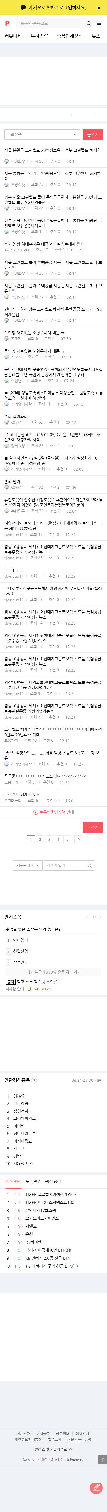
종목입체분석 (70, 36)
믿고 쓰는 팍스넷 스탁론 (31, 982)
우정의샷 (18, 161)
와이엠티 (17, 940)
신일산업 (17, 951)
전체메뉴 (102, 23)
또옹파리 (11, 740)
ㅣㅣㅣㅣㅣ (13, 570)
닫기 (98, 7)
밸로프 (19, 1148)
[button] (43, 134)
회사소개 (23, 1434)
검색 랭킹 (13, 1181)
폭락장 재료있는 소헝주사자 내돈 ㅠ (34, 333)
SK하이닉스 (23, 1163)
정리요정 (18, 446)
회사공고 (43, 1434)
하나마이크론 (24, 1133)
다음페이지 (78, 839)
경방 (17, 1156)
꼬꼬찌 (16, 338)
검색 (89, 23)
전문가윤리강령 (79, 1439)
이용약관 (82, 1434)
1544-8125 (41, 989)
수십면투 (18, 381)
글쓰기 (92, 134)
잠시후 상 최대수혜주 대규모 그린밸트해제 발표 (44, 244)
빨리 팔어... (14, 481)
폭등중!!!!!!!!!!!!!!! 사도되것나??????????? (45, 776)
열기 (102, 1459)
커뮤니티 (13, 36)
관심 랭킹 (53, 1181)
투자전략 (39, 36)
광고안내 (63, 1434)
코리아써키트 (24, 1118)
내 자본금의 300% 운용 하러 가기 (54, 972)
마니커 (19, 1126)
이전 (87, 917)
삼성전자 (17, 962)
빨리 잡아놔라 (16, 416)
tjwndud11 (14, 534)
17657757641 (16, 250)
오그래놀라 (12, 800)
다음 (100, 917)
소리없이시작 (21, 404)
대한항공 (20, 1103)
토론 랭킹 (33, 1181)
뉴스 (96, 36)
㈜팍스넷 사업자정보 (51, 1449)
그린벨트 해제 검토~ (21, 794)
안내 (56, 812)
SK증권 (19, 1096)
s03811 (17, 422)
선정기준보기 (34, 1080)
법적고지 (54, 1439)
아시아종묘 (22, 1141)
